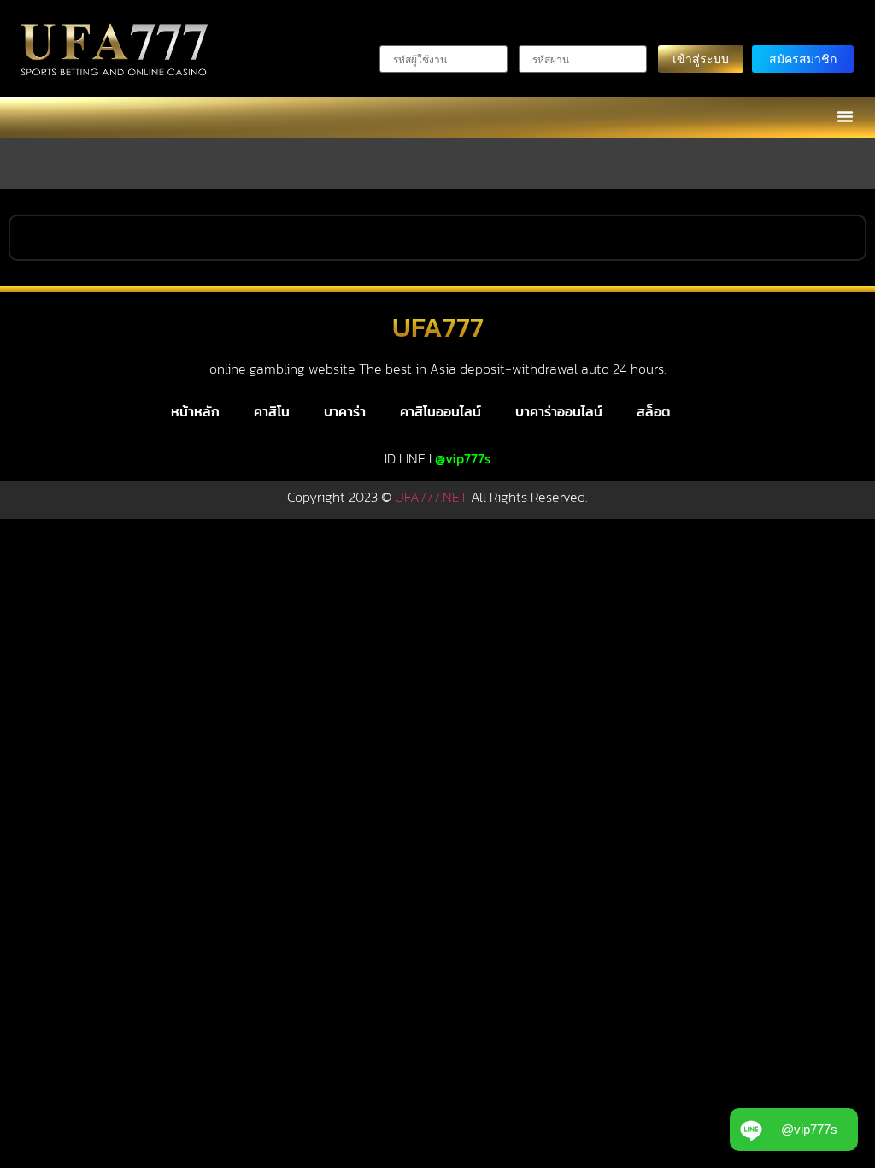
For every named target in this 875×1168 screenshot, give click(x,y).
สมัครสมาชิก (803, 58)
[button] (845, 116)
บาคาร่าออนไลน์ (558, 411)
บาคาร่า (345, 411)
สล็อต (654, 411)
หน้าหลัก (195, 411)
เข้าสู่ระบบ (700, 58)
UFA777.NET (431, 497)
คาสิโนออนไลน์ (440, 411)
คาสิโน (272, 411)
